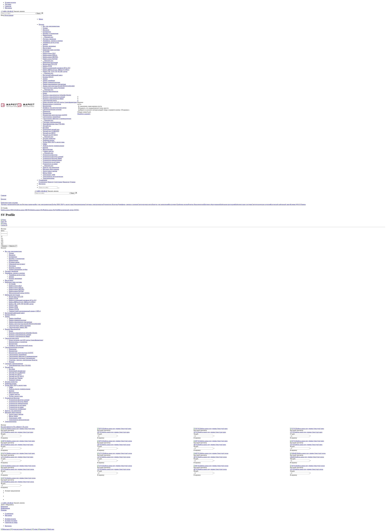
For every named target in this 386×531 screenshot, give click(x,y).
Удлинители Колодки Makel (52, 158)
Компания (4, 506)
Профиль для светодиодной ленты (54, 108)
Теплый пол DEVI (49, 133)
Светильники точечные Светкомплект (22, 358)
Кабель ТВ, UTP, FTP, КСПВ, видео (55, 71)
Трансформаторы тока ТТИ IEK (54, 124)
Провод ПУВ (13, 307)
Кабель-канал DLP (49, 53)
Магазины (8, 515)
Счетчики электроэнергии (52, 122)
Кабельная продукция (50, 62)
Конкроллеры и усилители (52, 104)
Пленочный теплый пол (51, 129)
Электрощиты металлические (53, 176)
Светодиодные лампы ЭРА (18, 327)
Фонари (11, 362)
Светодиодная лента (50, 100)
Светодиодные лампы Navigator (54, 88)
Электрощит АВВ (49, 175)
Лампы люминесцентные (51, 82)
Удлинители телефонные (17, 409)
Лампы (45, 79)
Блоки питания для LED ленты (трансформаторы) (60, 102)
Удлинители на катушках (51, 162)
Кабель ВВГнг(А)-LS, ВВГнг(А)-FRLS (56, 70)
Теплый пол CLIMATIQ (51, 131)
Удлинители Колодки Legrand (53, 156)
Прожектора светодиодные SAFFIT (55, 115)
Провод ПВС (13, 305)
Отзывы (72, 182)
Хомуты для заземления (51, 167)
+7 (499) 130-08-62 (7, 11)
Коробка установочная (50, 33)
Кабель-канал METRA (50, 57)
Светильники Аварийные (51, 117)
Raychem (46, 127)
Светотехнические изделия (52, 109)
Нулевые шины (14, 262)
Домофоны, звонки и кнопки (53, 41)
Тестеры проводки (49, 138)
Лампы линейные (49, 80)
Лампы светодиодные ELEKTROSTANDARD (59, 86)
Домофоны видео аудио (51, 42)
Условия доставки (11, 520)
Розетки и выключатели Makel (53, 98)
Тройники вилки (48, 140)
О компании (43, 182)
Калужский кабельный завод (53, 75)
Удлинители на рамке (50, 164)
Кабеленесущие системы (51, 50)
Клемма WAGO (48, 77)
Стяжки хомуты (48, 151)
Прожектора (47, 113)
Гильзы (45, 28)
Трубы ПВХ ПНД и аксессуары (53, 142)
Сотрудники (58, 182)
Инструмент (47, 48)
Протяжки (12, 266)
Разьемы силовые (15, 267)
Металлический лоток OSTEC (68, 210)
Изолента (46, 30)
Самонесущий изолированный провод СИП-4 (25, 311)
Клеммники (47, 31)
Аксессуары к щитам (50, 171)
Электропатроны (48, 178)
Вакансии (66, 182)
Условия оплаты (10, 519)
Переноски (46, 111)
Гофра (45, 144)
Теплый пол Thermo (16, 378)
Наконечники (47, 35)
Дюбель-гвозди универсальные (53, 146)
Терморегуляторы (15, 380)
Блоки (45, 93)
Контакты (8, 526)
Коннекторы (47, 106)
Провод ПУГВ (14, 309)
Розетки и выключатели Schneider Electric (57, 95)
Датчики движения (49, 39)
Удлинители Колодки (50, 155)
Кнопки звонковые (49, 46)
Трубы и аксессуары (16, 396)
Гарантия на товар (11, 522)
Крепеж (45, 147)
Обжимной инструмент (17, 264)
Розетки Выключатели (50, 91)
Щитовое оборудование (51, 169)
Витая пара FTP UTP (50, 64)
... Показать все (48, 37)
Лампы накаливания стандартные (54, 84)
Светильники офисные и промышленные (57, 118)
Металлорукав (48, 149)
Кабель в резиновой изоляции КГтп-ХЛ (56, 68)
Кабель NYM (47, 66)
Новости (50, 182)
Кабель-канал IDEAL (50, 55)
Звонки (45, 44)
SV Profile (46, 51)
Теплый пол (47, 126)
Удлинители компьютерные (52, 160)
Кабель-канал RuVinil (50, 59)
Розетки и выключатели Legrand (54, 97)
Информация (5, 508)
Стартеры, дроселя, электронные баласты (23, 360)
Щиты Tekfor (47, 173)
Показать (4, 246)
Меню (41, 19)
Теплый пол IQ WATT (50, 135)
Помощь (4, 510)
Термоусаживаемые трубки (18, 269)
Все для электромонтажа (51, 26)
